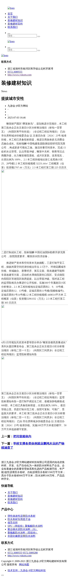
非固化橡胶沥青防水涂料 (21, 536)
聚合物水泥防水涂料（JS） (23, 529)
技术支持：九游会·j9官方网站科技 (27, 570)
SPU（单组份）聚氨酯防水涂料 (25, 526)
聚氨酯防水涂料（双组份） (23, 532)
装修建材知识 (15, 20)
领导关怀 (13, 522)
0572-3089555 (15, 71)
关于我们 (13, 17)
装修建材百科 (15, 23)
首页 (10, 13)
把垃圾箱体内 (22, 436)
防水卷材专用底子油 (19, 519)
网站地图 (24, 564)
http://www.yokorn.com (19, 74)
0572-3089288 (30, 552)
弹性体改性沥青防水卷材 (21, 516)
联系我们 (13, 27)
